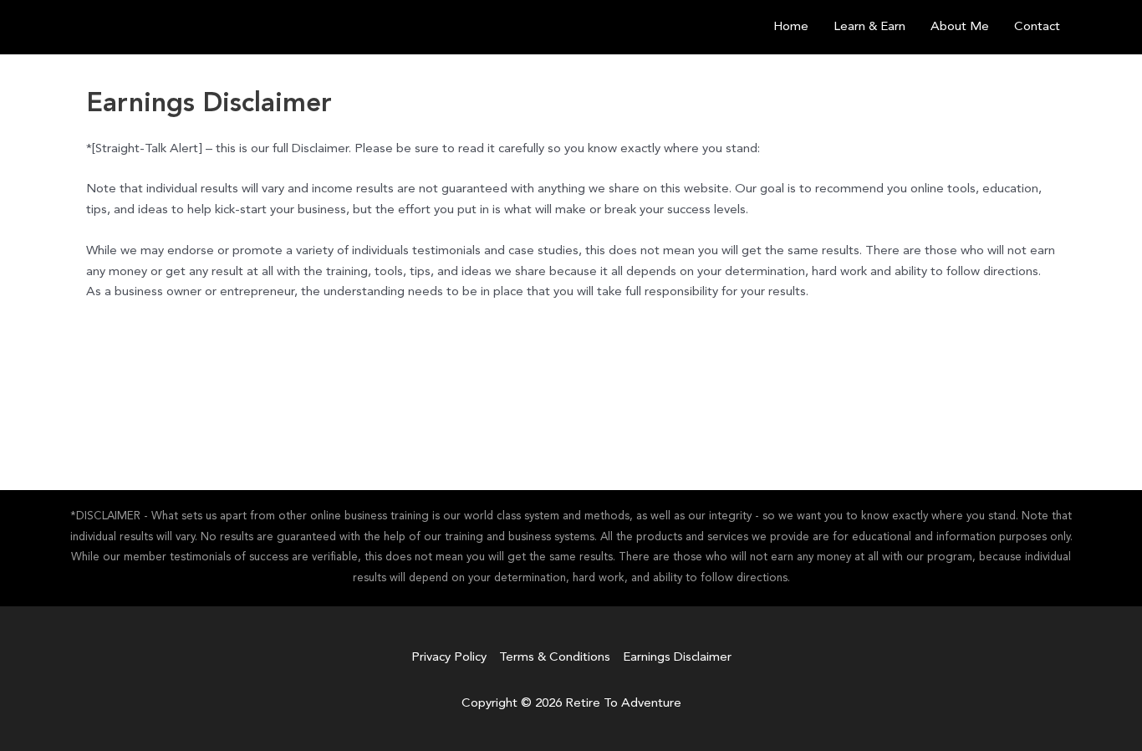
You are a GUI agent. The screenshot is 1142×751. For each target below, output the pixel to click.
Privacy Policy (449, 657)
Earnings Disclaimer (677, 657)
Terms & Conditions (554, 657)
